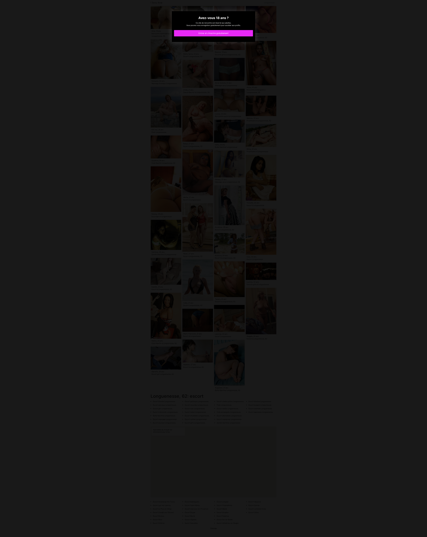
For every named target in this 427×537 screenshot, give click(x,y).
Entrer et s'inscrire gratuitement (213, 33)
